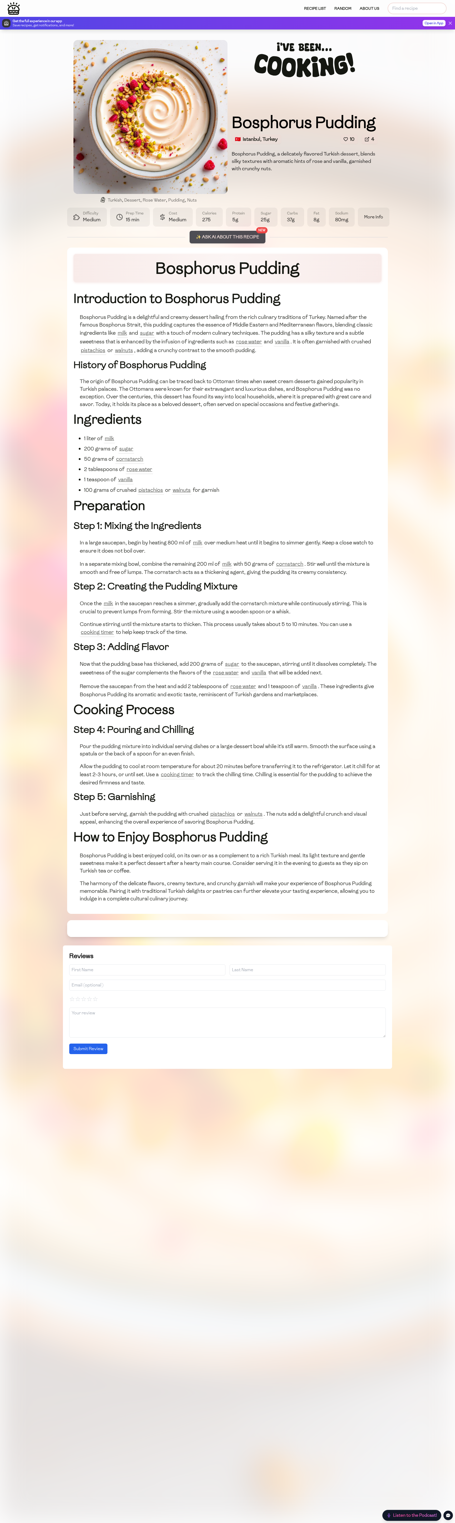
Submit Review (88, 1048)
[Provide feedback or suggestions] (448, 1515)
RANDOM (342, 8)
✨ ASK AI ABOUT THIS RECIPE (227, 237)
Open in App (434, 23)
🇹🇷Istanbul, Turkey (256, 139)
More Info (373, 217)
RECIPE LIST (315, 8)
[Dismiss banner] (450, 23)
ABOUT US (369, 8)
